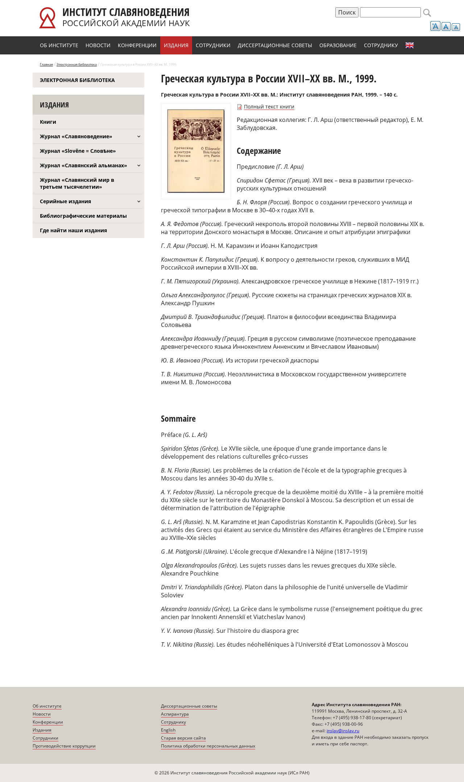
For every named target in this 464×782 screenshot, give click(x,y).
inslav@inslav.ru (343, 731)
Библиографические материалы (83, 215)
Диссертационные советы (275, 45)
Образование (338, 45)
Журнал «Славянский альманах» (83, 165)
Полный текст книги (269, 106)
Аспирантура (175, 714)
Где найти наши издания (73, 230)
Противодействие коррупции (64, 746)
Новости (98, 45)
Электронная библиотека (77, 64)
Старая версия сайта (183, 738)
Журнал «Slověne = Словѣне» (78, 150)
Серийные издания (65, 201)
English (410, 45)
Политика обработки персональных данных (208, 746)
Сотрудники (213, 45)
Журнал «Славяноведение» (76, 136)
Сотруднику (381, 45)
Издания (176, 45)
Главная (46, 64)
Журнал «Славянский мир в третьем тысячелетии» (77, 183)
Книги (48, 121)
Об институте (59, 45)
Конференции (137, 45)
